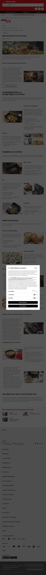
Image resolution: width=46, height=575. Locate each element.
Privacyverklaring (11, 288)
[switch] (34, 294)
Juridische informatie (23, 288)
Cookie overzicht (17, 288)
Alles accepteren (23, 302)
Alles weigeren (23, 306)
